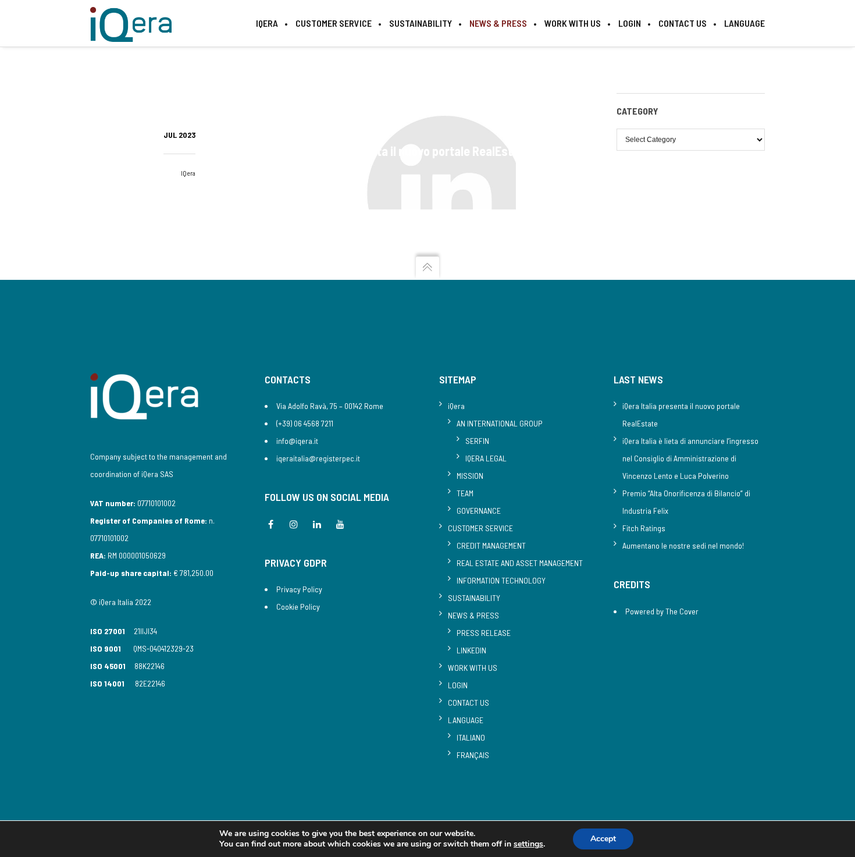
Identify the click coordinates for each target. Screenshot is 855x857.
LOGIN (458, 685)
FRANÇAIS (473, 755)
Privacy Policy (299, 589)
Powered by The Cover (662, 611)
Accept (603, 838)
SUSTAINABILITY (474, 598)
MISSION (470, 476)
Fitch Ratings (643, 528)
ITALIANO (471, 737)
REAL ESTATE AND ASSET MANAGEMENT (520, 563)
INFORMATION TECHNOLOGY (501, 580)
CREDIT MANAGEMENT (491, 545)
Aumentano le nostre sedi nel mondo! (683, 545)
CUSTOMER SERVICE (480, 528)
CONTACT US (468, 702)
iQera (188, 173)
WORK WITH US (472, 668)
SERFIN (477, 441)
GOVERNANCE (479, 510)
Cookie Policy (298, 606)
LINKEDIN (471, 650)
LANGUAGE (465, 720)
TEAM (465, 493)
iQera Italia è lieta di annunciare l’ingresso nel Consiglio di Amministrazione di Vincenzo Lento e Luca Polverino (690, 458)
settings (528, 844)
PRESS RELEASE (484, 633)
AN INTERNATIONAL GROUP (500, 423)
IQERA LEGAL (486, 458)
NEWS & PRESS (473, 615)
